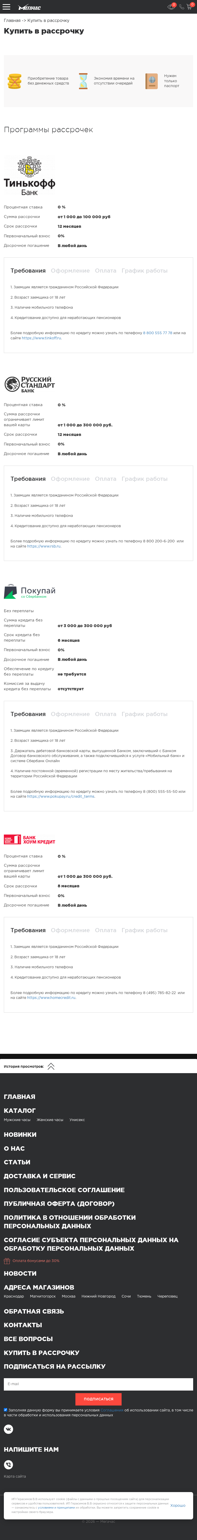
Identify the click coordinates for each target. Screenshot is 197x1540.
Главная (13, 21)
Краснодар (14, 1296)
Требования (28, 270)
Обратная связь (34, 1311)
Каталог (20, 1110)
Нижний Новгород (98, 1296)
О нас (14, 1148)
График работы (145, 270)
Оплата (105, 270)
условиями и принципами (56, 1508)
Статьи (17, 1162)
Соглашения (112, 1410)
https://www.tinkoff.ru (41, 338)
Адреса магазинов (39, 1287)
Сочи (126, 1296)
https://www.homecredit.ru (51, 997)
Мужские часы (17, 1120)
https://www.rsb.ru (44, 546)
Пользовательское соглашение (64, 1189)
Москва (68, 1296)
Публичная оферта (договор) (59, 1203)
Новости (20, 1273)
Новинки (20, 1134)
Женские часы (50, 1120)
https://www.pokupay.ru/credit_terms (60, 796)
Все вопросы (28, 1338)
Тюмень (144, 1296)
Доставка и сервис (40, 1176)
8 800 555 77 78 (157, 333)
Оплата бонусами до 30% (36, 1261)
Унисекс (77, 1120)
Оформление (70, 270)
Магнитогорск (43, 1296)
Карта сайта (15, 1476)
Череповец (167, 1296)
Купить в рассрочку (42, 1352)
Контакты (23, 1325)
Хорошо (177, 1505)
